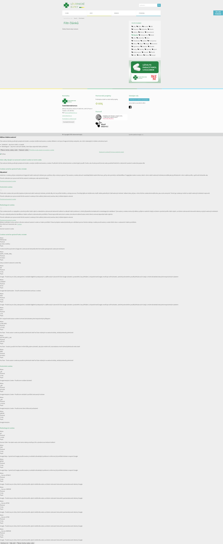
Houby (135, 49)
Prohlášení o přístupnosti (69, 119)
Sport (155, 49)
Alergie (147, 43)
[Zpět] (1, 227)
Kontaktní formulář (68, 122)
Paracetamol (150, 32)
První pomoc (152, 41)
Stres (147, 38)
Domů (75, 18)
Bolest (152, 35)
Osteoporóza (144, 35)
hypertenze (136, 46)
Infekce (142, 32)
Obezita (135, 35)
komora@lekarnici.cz (71, 113)
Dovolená (154, 43)
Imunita (146, 26)
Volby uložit (13, 543)
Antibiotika (144, 29)
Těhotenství (136, 41)
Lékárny (135, 32)
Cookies (19, 224)
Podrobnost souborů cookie (8, 181)
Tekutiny (141, 49)
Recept (153, 55)
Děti (151, 26)
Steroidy (148, 49)
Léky (134, 26)
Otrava (147, 55)
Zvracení (145, 52)
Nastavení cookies (24, 150)
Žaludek (151, 46)
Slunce (140, 55)
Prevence (136, 29)
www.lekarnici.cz (67, 115)
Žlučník (152, 52)
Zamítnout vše (4, 543)
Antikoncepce (137, 52)
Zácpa (141, 43)
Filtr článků (81, 18)
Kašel (134, 55)
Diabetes (144, 46)
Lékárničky (141, 38)
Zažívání (144, 41)
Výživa (139, 26)
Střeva (135, 43)
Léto (134, 38)
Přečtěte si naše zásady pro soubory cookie (42, 150)
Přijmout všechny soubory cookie (9, 150)
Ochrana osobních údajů (117, 152)
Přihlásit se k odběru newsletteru (139, 100)
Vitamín (151, 29)
